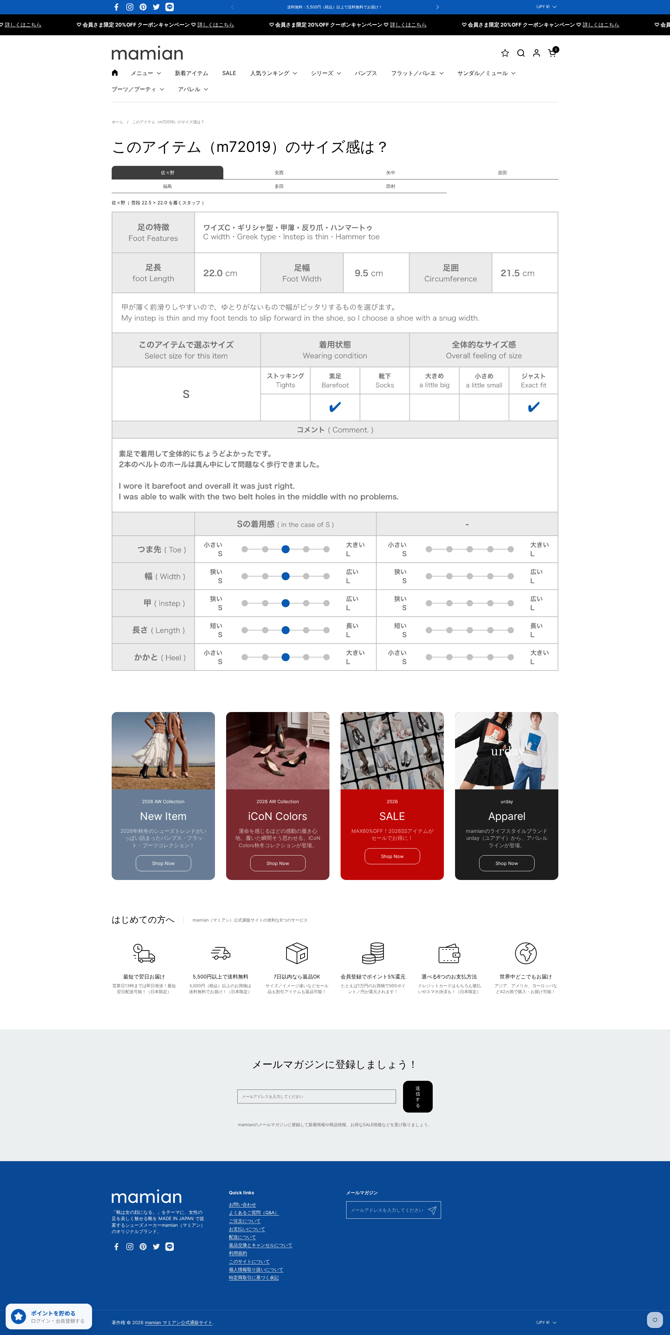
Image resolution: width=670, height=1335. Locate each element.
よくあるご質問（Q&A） (254, 1212)
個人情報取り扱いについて (256, 1269)
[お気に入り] (505, 53)
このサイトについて (249, 1261)
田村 (390, 186)
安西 (279, 172)
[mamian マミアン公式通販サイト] (147, 53)
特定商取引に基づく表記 (254, 1277)
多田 (279, 186)
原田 (502, 172)
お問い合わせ (242, 1204)
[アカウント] (536, 53)
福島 (167, 186)
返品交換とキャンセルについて (260, 1245)
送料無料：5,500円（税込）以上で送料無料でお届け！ (334, 7)
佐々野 (167, 172)
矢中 (390, 172)
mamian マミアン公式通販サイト (179, 1322)
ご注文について (245, 1221)
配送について (242, 1237)
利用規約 (238, 1253)
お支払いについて (247, 1229)
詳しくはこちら (191, 25)
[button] (520, 53)
